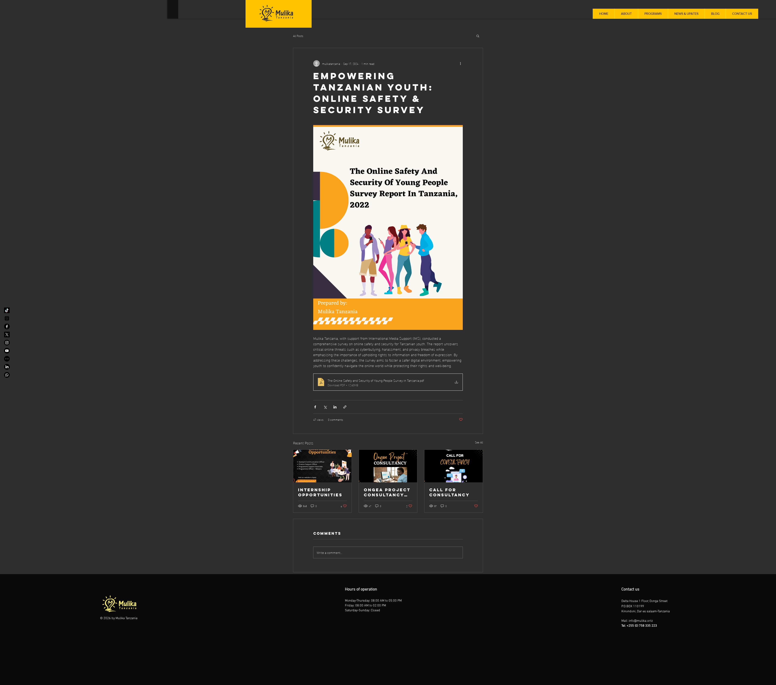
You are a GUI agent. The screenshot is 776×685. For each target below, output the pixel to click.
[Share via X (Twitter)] (325, 407)
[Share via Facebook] (315, 407)
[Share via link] (345, 407)
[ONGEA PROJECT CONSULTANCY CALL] (388, 466)
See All (479, 442)
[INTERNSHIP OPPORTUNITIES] (322, 466)
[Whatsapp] (7, 375)
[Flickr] (7, 359)
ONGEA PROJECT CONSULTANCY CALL (387, 492)
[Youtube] (7, 351)
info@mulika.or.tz (641, 621)
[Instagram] (7, 342)
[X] (7, 334)
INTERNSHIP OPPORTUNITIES (320, 492)
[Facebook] (7, 326)
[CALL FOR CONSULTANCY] (453, 466)
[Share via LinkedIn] (335, 407)
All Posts (298, 36)
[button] (478, 35)
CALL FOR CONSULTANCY (449, 492)
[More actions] (460, 63)
